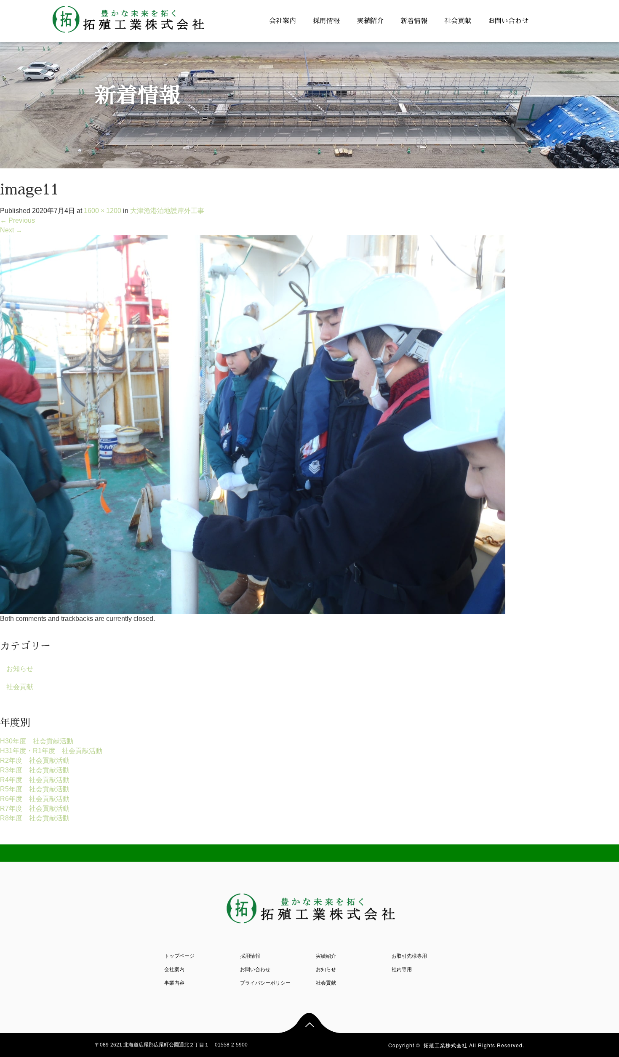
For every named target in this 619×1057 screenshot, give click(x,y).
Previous (17, 220)
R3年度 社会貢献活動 (34, 770)
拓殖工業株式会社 (445, 1045)
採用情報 (326, 21)
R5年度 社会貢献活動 (34, 789)
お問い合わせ (508, 21)
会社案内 (282, 21)
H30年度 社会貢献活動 (36, 741)
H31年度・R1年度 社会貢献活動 (51, 750)
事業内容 (174, 983)
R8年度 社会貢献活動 (34, 818)
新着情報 (413, 21)
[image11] (252, 424)
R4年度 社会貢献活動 (34, 779)
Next (11, 230)
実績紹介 (370, 21)
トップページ (179, 956)
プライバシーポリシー (265, 983)
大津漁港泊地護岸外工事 (167, 210)
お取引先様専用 (409, 956)
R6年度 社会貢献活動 (34, 798)
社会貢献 (457, 21)
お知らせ (19, 668)
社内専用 (402, 969)
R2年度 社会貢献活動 (34, 760)
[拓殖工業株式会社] (127, 17)
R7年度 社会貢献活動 (34, 808)
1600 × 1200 (102, 210)
